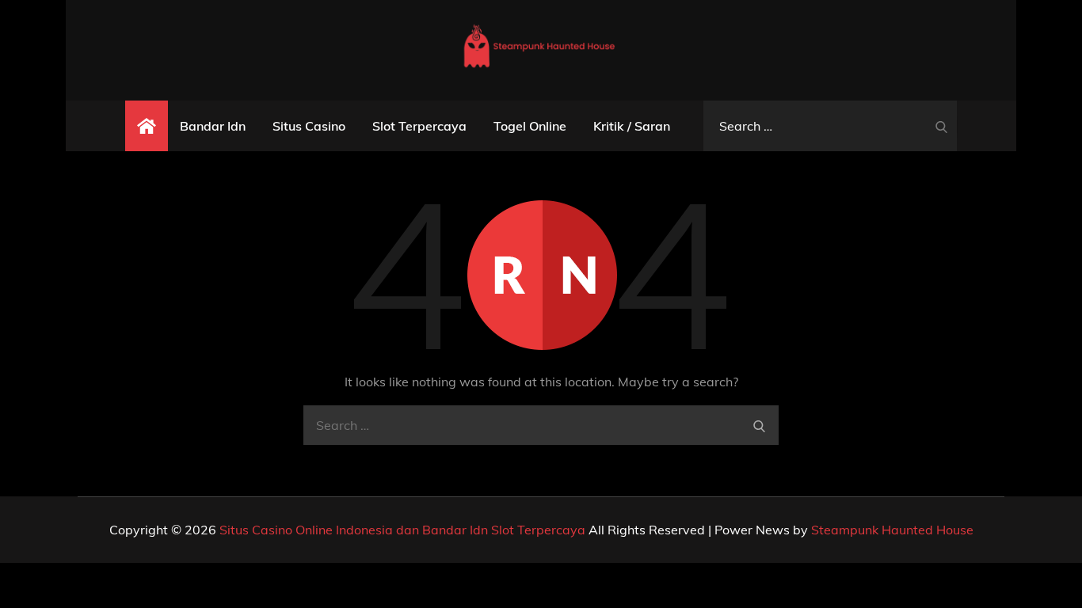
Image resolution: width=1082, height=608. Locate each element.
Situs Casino (308, 126)
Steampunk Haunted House (892, 530)
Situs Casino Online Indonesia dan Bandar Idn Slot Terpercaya (402, 530)
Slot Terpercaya (419, 126)
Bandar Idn (213, 126)
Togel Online (529, 126)
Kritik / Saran (631, 126)
